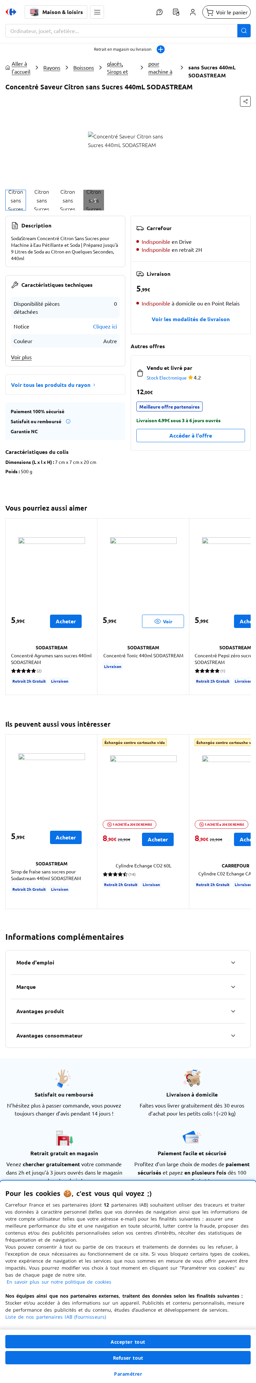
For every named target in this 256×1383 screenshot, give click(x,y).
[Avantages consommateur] (233, 1035)
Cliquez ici (105, 326)
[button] (97, 12)
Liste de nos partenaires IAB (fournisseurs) (55, 1317)
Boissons (83, 67)
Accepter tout (128, 1342)
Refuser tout (128, 1358)
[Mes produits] (176, 12)
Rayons (51, 67)
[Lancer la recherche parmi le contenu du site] (244, 30)
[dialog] (128, 1282)
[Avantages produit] (233, 1011)
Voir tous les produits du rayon (50, 384)
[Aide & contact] (159, 12)
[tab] (15, 200)
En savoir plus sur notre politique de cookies (59, 1282)
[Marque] (233, 986)
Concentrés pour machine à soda (161, 67)
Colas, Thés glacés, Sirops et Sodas (120, 67)
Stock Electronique (167, 378)
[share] (245, 101)
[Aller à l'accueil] (11, 12)
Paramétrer (128, 1374)
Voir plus (21, 357)
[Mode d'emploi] (233, 962)
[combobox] (128, 30)
